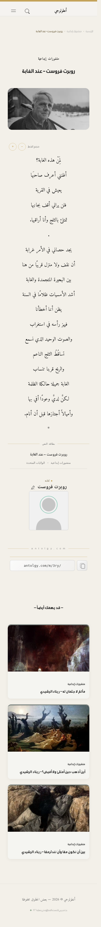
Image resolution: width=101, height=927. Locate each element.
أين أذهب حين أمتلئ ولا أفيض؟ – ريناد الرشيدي (52, 771)
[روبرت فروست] (48, 510)
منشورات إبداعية (74, 31)
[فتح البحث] (27, 11)
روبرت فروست (52, 487)
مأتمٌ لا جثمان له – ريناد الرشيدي (62, 691)
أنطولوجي (60, 10)
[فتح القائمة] (13, 11)
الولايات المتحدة (35, 462)
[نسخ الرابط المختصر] (82, 565)
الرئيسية (89, 31)
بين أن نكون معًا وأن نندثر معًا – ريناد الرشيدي (53, 851)
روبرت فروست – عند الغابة (49, 455)
